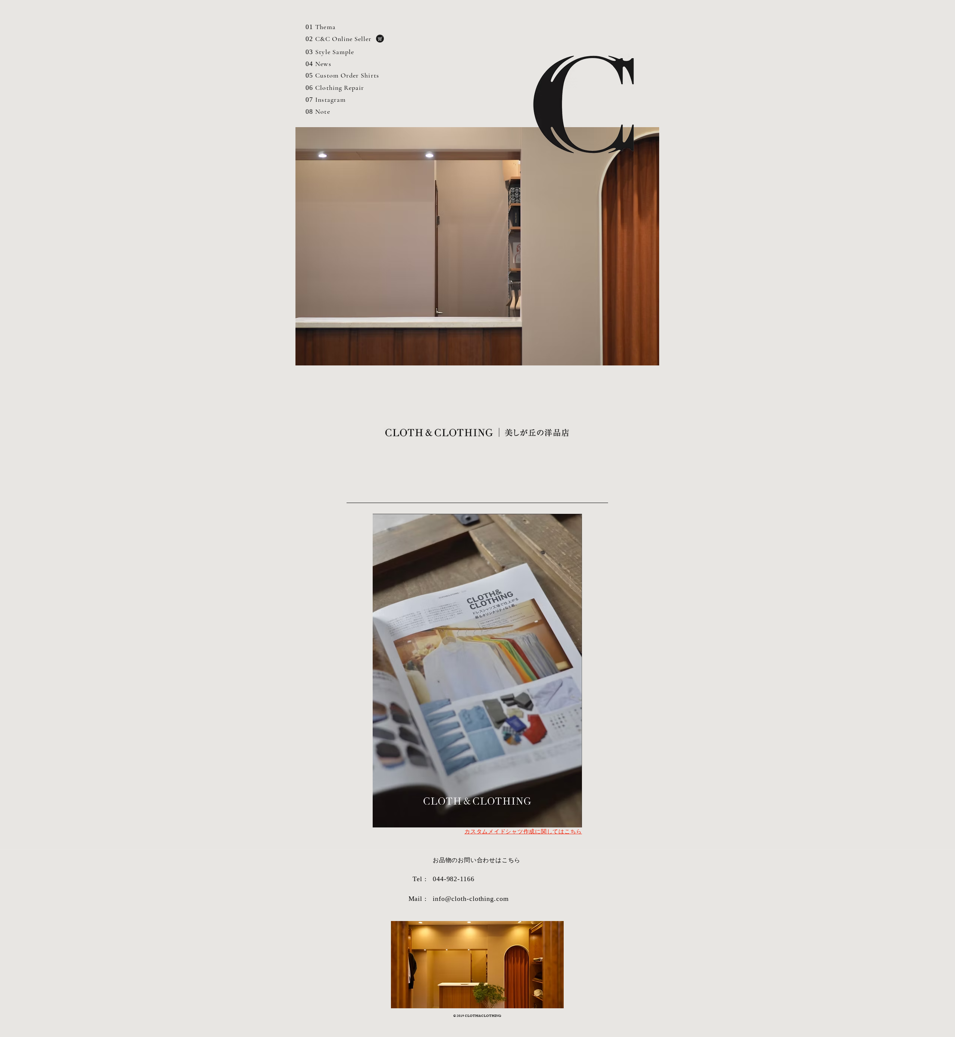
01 (309, 27)
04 (309, 63)
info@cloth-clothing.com (471, 898)
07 (309, 99)
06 (309, 87)
